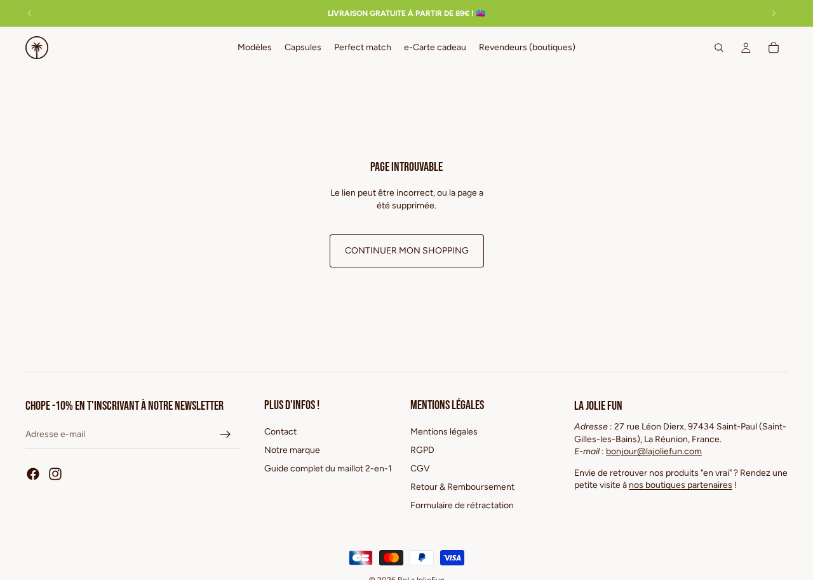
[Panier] (774, 48)
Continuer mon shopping (407, 250)
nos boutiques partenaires (680, 485)
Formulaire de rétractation (462, 504)
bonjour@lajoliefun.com (654, 451)
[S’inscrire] (225, 434)
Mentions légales (444, 431)
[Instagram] (55, 474)
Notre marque (292, 450)
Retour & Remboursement (462, 487)
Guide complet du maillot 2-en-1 (328, 468)
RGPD (422, 450)
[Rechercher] (719, 48)
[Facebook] (33, 474)
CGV (420, 468)
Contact (280, 431)
